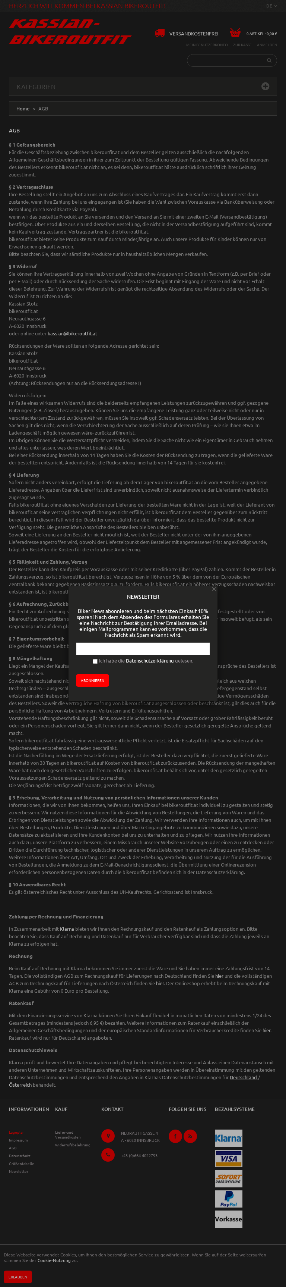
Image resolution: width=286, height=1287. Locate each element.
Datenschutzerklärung (150, 660)
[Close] (214, 589)
